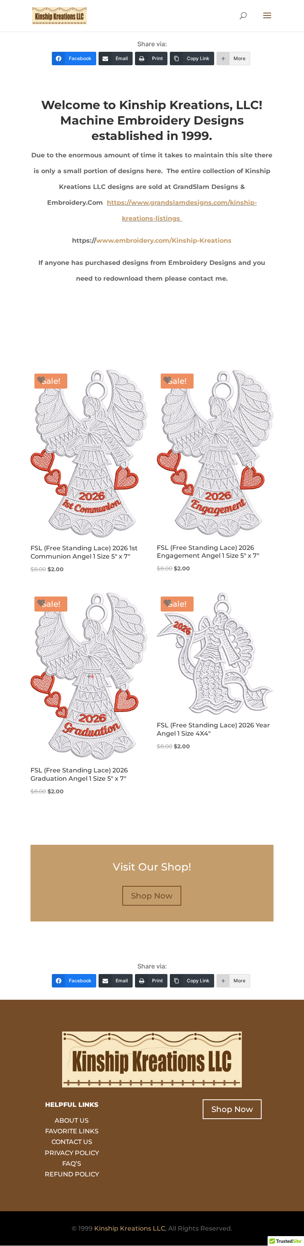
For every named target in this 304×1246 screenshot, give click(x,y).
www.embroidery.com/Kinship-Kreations (164, 240)
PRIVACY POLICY (72, 1153)
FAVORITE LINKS (72, 1131)
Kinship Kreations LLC (129, 1228)
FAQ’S (71, 1163)
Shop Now (152, 896)
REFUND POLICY (72, 1174)
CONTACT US (71, 1142)
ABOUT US (72, 1120)
